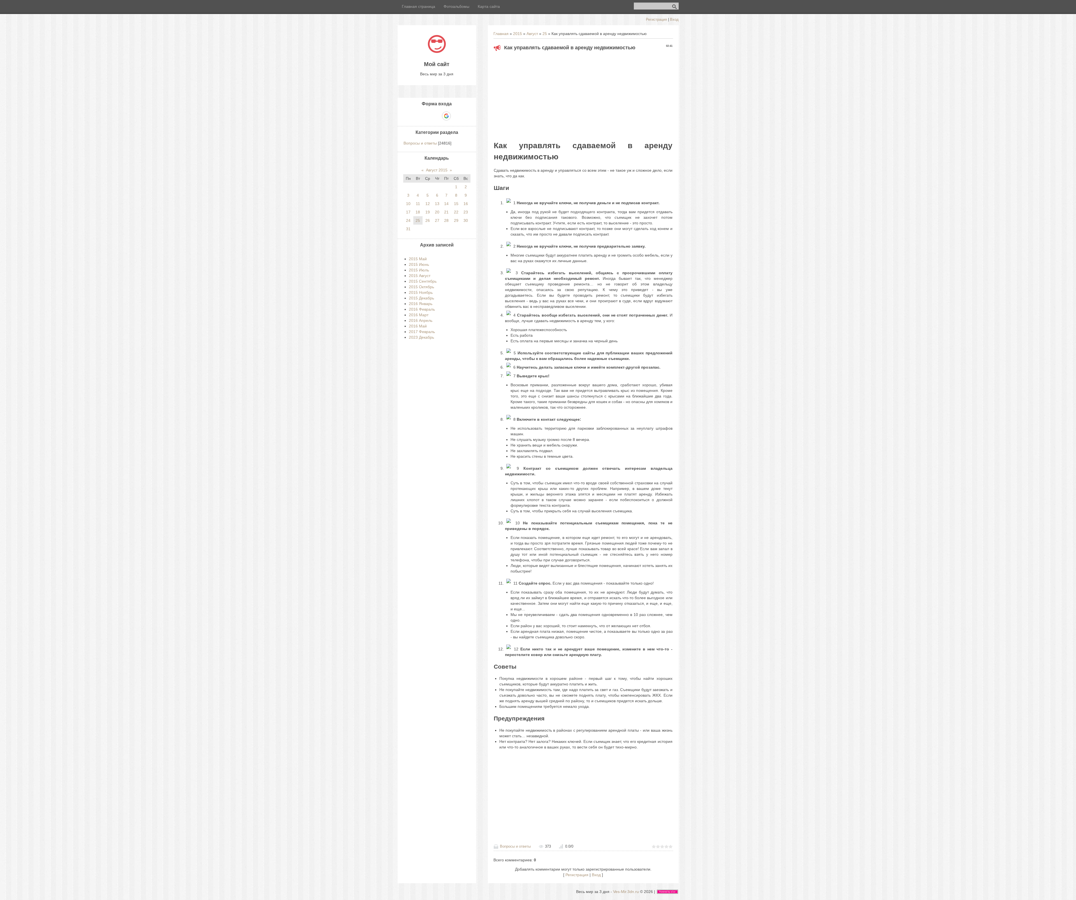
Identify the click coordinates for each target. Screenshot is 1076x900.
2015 (517, 33)
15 (456, 203)
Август (532, 33)
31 (408, 229)
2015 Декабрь (421, 298)
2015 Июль (419, 270)
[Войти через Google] (446, 115)
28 (446, 220)
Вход (674, 19)
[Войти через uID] (417, 116)
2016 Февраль (422, 309)
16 (465, 203)
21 (446, 212)
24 (408, 220)
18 (418, 212)
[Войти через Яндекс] (436, 116)
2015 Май (418, 259)
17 (408, 212)
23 (465, 212)
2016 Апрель (420, 320)
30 (465, 220)
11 (418, 203)
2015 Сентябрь (423, 281)
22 (456, 212)
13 (437, 203)
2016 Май (418, 326)
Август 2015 (436, 170)
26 (427, 220)
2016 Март (418, 315)
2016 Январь (420, 303)
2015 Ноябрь (421, 292)
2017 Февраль (422, 331)
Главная (501, 33)
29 (456, 220)
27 (437, 220)
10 (408, 203)
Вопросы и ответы (515, 846)
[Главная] (437, 51)
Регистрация (656, 19)
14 (446, 203)
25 (544, 33)
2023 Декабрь (421, 337)
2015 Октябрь (421, 287)
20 (437, 212)
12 (427, 203)
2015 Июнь (419, 264)
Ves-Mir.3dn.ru (626, 891)
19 (427, 212)
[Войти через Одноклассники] (456, 116)
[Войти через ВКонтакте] (427, 116)
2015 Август (419, 275)
